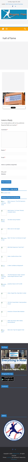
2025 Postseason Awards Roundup (14, 4)
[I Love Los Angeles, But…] (14, 365)
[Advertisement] (14, 56)
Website (3, 174)
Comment (4, 129)
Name (3, 150)
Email (3, 157)
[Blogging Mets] (3, 29)
